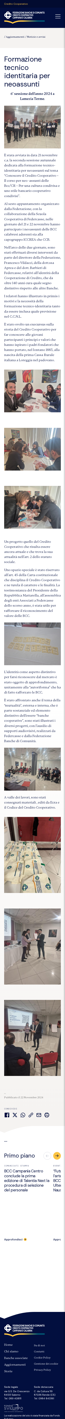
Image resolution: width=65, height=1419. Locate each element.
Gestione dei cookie (46, 1363)
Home (8, 1345)
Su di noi (39, 1345)
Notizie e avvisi (36, 36)
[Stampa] (47, 1115)
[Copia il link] (31, 1115)
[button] (57, 1156)
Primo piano (19, 1155)
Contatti (39, 1351)
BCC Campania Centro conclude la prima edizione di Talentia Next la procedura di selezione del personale (26, 1180)
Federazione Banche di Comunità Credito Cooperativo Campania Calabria (24, 17)
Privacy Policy (42, 1370)
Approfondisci (13, 1239)
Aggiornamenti (15, 36)
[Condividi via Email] (39, 1115)
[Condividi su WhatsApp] (23, 1115)
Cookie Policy (42, 1357)
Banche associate (16, 1358)
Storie (8, 1371)
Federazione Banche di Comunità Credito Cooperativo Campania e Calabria (24, 1330)
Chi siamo (11, 1351)
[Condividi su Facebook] (7, 1115)
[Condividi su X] (15, 1115)
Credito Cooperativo (16, 3)
